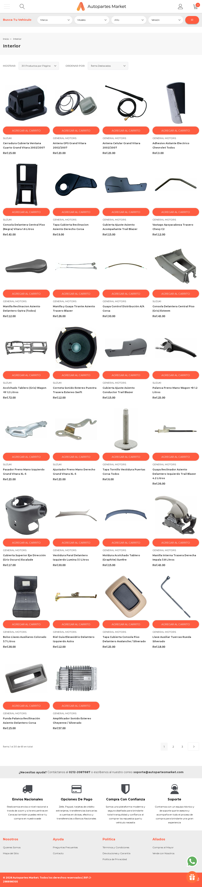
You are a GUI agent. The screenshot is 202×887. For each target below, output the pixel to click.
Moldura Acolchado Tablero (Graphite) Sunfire (121, 557)
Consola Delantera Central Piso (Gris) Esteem (173, 308)
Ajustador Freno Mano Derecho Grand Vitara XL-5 (74, 471)
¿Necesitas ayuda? (33, 772)
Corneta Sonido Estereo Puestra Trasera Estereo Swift (74, 390)
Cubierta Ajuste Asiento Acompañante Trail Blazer (120, 227)
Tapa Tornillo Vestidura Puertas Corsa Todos (124, 471)
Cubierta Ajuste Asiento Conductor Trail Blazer (119, 390)
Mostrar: (9, 65)
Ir (192, 19)
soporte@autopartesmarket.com (158, 772)
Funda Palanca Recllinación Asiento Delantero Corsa (21, 720)
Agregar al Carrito (26, 130)
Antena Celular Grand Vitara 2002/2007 (121, 145)
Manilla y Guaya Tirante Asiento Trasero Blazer (74, 308)
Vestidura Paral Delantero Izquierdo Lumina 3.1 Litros (71, 557)
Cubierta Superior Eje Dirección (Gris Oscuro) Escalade (24, 557)
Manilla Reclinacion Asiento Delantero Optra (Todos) (21, 308)
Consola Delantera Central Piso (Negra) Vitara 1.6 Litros (24, 227)
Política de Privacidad (115, 859)
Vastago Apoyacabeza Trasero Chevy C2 (172, 227)
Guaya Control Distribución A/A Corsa (123, 308)
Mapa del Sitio (11, 853)
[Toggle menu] (7, 6)
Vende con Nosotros (163, 853)
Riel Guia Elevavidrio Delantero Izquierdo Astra (73, 639)
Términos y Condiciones (116, 847)
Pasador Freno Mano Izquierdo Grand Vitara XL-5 (24, 471)
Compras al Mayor (163, 847)
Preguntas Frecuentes (65, 847)
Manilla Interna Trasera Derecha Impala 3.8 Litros (174, 557)
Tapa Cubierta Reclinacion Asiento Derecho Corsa (71, 227)
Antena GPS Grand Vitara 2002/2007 (69, 145)
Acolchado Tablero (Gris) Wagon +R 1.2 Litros (24, 390)
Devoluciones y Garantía (116, 853)
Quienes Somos (12, 847)
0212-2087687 (79, 772)
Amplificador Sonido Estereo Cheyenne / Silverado (72, 720)
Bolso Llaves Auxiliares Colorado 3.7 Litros (24, 639)
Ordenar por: (75, 65)
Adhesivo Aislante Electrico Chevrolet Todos (170, 145)
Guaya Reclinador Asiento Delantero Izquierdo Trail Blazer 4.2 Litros (174, 474)
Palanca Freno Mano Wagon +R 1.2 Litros (174, 390)
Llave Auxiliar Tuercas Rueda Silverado (171, 639)
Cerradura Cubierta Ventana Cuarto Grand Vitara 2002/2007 (24, 145)
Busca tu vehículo (17, 20)
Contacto (58, 853)
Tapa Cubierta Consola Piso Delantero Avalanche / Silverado (124, 639)
